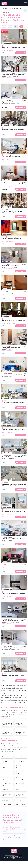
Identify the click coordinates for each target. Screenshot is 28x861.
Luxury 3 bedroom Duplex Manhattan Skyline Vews (13, 75)
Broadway (4, 761)
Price (9, 26)
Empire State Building (5, 766)
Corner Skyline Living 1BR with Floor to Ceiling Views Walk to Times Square (13, 484)
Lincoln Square (9, 104)
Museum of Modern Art (7, 794)
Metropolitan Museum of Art (19, 778)
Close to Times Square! (9, 293)
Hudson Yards (9, 459)
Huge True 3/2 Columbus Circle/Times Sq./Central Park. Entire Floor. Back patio (14, 48)
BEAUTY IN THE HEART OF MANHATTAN (13, 320)
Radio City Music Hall (6, 784)
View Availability (20, 52)
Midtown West (9, 350)
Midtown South (9, 377)
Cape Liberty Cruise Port (7, 778)
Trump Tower (19, 789)
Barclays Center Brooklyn (20, 794)
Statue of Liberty (20, 761)
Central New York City (10, 295)
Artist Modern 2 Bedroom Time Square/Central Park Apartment (11, 348)
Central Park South (10, 50)
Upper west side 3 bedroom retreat (12, 102)
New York (3, 50)
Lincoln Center (5, 800)
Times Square (5, 757)
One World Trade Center (6, 772)
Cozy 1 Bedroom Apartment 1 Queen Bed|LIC (13, 621)
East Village (8, 568)
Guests (15, 26)
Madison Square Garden (20, 766)
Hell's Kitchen (9, 159)
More (21, 26)
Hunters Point (9, 77)
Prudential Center (20, 804)
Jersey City (4, 214)
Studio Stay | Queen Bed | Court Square (14, 648)
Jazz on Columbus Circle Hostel (11, 238)
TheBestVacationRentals (10, 855)
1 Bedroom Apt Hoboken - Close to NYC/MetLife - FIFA (12, 211)
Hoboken (8, 214)
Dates (3, 26)
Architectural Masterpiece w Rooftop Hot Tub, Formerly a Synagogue (13, 130)
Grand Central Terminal (19, 772)
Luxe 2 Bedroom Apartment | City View (13, 593)
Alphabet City (9, 132)
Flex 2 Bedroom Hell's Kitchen (11, 156)
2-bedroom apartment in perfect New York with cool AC (13, 184)
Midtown (8, 405)
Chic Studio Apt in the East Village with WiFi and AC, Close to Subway (13, 566)
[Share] (25, 10)
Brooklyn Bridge (20, 783)
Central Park (19, 757)
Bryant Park (19, 800)
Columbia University (7, 804)
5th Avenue (5, 789)
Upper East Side (9, 186)
